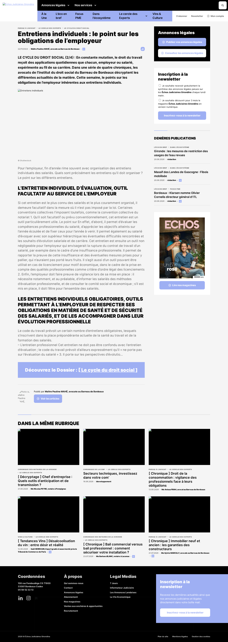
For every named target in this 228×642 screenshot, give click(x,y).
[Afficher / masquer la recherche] (223, 5)
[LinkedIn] (20, 598)
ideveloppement (103, 481)
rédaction (171, 159)
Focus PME (79, 16)
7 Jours (114, 583)
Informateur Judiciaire (122, 587)
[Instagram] (28, 598)
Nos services (83, 5)
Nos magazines (72, 601)
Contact (68, 587)
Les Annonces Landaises (123, 592)
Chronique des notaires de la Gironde (37, 469)
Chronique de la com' (94, 469)
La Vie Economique (120, 597)
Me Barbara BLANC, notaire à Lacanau (112, 556)
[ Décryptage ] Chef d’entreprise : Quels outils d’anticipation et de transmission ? (45, 481)
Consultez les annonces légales (184, 53)
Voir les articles (50, 398)
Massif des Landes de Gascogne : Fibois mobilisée (181, 174)
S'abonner (181, 16)
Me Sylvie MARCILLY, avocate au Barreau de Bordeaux (185, 553)
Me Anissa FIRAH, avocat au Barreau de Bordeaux (183, 489)
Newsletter (197, 16)
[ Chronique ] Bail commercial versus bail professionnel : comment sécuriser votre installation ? (113, 548)
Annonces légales (53, 5)
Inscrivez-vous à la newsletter (182, 115)
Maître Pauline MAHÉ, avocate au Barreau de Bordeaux (55, 49)
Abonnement (71, 597)
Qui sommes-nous (73, 583)
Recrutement (71, 610)
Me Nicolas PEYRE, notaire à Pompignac (48, 489)
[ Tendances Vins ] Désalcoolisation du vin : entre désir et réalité (46, 543)
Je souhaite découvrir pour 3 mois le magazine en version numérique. (180, 103)
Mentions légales (180, 636)
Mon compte (217, 16)
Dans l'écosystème (101, 16)
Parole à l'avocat (27, 28)
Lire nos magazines (184, 285)
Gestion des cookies (201, 636)
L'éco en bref (61, 16)
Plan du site (163, 636)
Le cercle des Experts (128, 16)
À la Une (44, 16)
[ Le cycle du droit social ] (108, 370)
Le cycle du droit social (76, 28)
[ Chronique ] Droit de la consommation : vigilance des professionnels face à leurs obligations (173, 479)
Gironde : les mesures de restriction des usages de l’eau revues (181, 153)
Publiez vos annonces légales (184, 42)
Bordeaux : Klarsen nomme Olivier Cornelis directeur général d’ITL (177, 195)
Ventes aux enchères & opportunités (83, 606)
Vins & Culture (158, 16)
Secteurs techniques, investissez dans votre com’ (110, 475)
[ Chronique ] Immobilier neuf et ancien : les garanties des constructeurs (174, 545)
